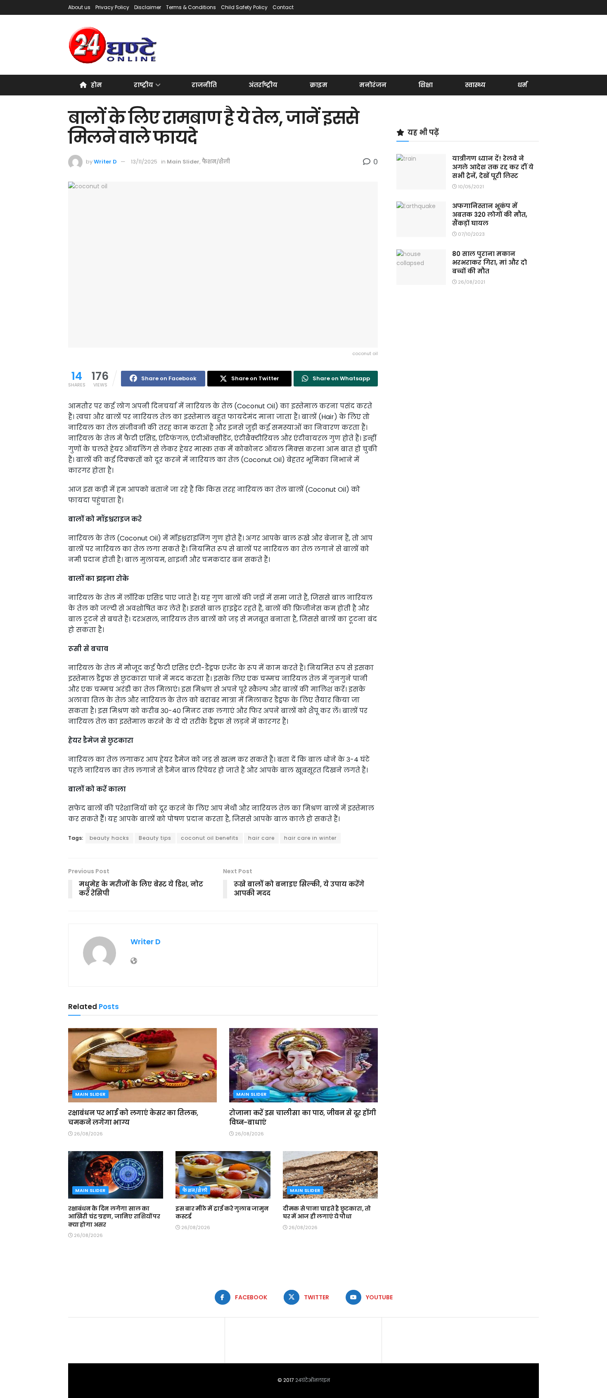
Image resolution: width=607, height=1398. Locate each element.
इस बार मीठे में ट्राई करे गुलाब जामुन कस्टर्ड (221, 1212)
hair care (261, 837)
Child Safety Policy (244, 7)
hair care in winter (310, 837)
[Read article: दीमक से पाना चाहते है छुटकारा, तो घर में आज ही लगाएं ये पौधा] (330, 1175)
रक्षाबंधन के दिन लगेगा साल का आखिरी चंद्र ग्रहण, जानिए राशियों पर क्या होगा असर (114, 1216)
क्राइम (318, 85)
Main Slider (183, 162)
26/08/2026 (88, 1133)
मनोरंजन (372, 85)
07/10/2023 (471, 234)
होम (96, 85)
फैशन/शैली (216, 162)
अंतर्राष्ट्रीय (263, 85)
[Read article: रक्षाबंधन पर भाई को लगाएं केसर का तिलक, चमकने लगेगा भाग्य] (142, 1065)
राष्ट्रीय (143, 85)
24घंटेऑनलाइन (312, 1380)
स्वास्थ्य (475, 85)
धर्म (522, 85)
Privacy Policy (112, 7)
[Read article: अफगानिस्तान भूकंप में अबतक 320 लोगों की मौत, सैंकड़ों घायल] (421, 219)
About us (79, 7)
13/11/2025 (144, 162)
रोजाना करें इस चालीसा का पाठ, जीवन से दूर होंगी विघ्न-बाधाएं (302, 1117)
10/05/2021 (470, 186)
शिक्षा (425, 85)
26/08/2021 (471, 282)
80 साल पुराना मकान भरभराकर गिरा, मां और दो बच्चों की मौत (489, 262)
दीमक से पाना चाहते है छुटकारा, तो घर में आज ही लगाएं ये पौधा (327, 1212)
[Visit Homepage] (113, 45)
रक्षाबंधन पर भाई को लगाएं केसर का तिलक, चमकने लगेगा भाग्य (133, 1117)
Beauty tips (155, 837)
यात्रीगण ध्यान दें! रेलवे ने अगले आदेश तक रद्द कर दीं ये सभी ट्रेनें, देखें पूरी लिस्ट (492, 167)
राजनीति (204, 85)
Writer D (105, 162)
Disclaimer (147, 7)
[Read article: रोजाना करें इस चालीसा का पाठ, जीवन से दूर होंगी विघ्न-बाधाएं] (303, 1065)
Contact (283, 7)
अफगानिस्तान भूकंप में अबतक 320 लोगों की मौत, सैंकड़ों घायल (489, 214)
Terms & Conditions (191, 7)
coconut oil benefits (210, 837)
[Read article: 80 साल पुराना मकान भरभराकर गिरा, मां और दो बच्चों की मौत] (421, 267)
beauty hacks (109, 837)
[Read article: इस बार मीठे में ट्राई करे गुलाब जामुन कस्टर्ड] (222, 1175)
